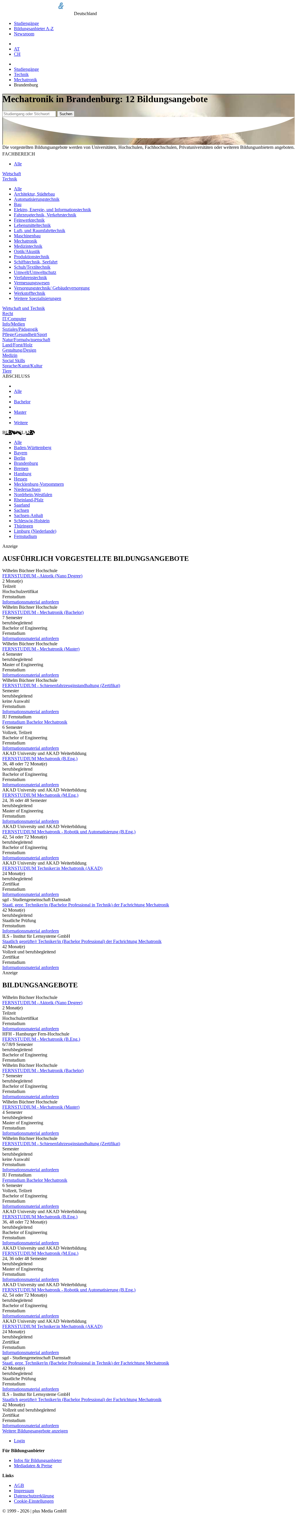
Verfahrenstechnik (30, 277)
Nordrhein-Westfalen (33, 494)
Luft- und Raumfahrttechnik (39, 230)
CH (17, 54)
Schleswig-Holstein (32, 520)
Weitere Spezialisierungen (37, 298)
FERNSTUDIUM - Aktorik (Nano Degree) (42, 575)
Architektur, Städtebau (34, 193)
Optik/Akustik (27, 251)
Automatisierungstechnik (36, 199)
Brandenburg (26, 463)
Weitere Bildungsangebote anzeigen (35, 1430)
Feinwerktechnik (29, 220)
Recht (7, 313)
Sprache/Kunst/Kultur (22, 365)
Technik (21, 74)
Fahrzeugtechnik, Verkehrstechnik (45, 214)
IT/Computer (14, 318)
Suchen (65, 114)
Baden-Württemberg (32, 447)
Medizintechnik (28, 246)
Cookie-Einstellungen (34, 1501)
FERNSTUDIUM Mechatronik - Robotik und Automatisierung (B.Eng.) (68, 831)
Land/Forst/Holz (17, 344)
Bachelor (22, 401)
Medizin (9, 355)
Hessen (20, 478)
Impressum (24, 1490)
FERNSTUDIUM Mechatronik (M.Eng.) (40, 795)
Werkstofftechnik (29, 293)
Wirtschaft (11, 173)
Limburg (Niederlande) (35, 531)
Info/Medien (13, 323)
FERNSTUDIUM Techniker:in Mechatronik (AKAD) (52, 868)
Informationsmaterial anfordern (30, 601)
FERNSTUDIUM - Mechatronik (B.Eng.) (41, 1039)
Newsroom (24, 33)
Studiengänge (26, 23)
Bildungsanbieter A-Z (34, 28)
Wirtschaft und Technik (23, 308)
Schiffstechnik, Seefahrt (35, 261)
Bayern (20, 452)
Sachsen (21, 510)
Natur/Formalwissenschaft (26, 339)
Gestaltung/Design (19, 350)
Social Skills (13, 360)
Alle (18, 163)
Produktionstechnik (31, 256)
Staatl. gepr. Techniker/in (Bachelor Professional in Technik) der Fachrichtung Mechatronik (85, 904)
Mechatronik (25, 79)
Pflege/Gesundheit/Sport (24, 334)
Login (19, 1440)
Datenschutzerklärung (34, 1495)
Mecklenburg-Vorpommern (39, 484)
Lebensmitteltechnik (32, 225)
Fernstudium (25, 536)
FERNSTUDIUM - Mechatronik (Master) (40, 648)
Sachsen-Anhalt (28, 515)
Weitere (21, 422)
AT (17, 48)
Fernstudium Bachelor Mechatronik (34, 722)
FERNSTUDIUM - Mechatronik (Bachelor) (43, 612)
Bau (17, 204)
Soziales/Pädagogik (20, 329)
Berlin (19, 458)
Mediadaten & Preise (33, 1465)
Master (20, 412)
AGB (19, 1485)
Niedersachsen (27, 489)
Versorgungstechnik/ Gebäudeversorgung (52, 288)
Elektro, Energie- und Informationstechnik (52, 209)
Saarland (22, 505)
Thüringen (23, 525)
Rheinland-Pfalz (29, 499)
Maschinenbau (27, 235)
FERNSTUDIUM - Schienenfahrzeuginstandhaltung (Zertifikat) (61, 685)
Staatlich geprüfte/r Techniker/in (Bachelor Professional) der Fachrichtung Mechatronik (82, 941)
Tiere (7, 370)
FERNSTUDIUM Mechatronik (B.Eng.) (39, 758)
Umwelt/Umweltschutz (35, 272)
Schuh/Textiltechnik (32, 267)
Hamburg (22, 473)
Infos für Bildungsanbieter (38, 1460)
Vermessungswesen (32, 282)
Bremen (21, 468)
